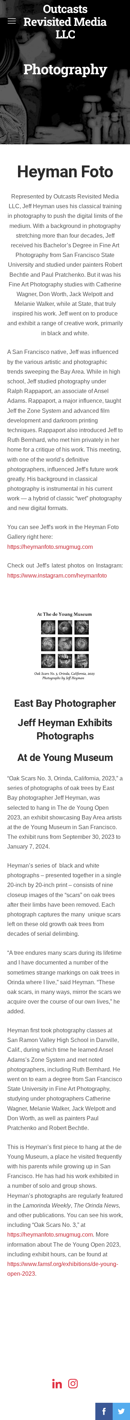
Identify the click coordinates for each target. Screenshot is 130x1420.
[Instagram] (73, 1383)
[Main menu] (12, 21)
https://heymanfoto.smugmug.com (50, 547)
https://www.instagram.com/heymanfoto (57, 576)
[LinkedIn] (57, 1383)
